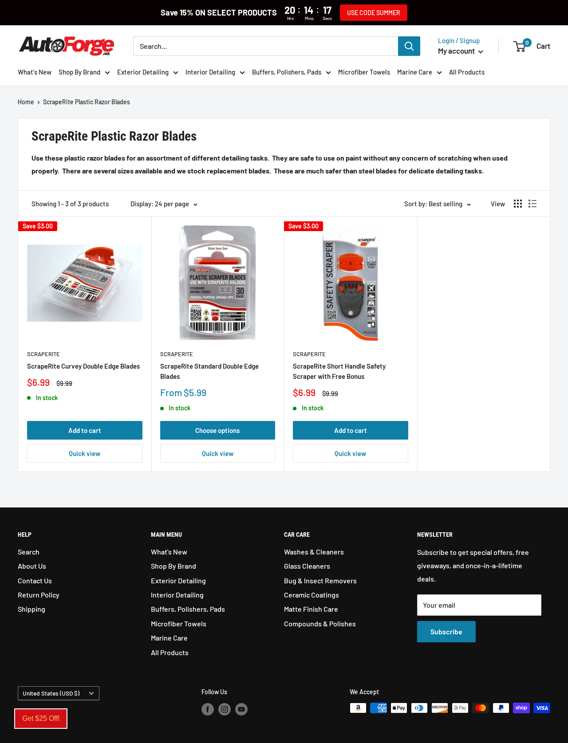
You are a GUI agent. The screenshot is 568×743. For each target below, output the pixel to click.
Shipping (31, 609)
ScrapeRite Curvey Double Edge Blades (83, 366)
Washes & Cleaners (314, 551)
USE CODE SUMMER (373, 12)
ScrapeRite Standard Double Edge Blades (209, 371)
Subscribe (446, 631)
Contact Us (35, 580)
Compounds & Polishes (320, 623)
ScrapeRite (43, 354)
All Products (467, 72)
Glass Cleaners (307, 566)
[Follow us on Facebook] (207, 709)
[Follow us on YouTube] (241, 709)
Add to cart (84, 430)
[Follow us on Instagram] (224, 709)
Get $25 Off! (40, 718)
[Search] (409, 46)
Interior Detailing (210, 72)
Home (26, 102)
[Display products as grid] (518, 204)
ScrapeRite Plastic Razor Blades (86, 102)
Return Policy (38, 594)
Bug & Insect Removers (320, 580)
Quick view (84, 453)
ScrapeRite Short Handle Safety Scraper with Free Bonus (339, 371)
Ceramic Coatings (311, 594)
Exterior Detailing (143, 72)
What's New (34, 72)
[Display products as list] (532, 204)
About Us (32, 566)
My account (457, 50)
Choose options (217, 430)
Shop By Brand (79, 72)
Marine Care (414, 72)
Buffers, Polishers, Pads (286, 72)
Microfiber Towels (364, 72)
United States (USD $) (51, 693)
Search (28, 551)
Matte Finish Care (311, 609)
